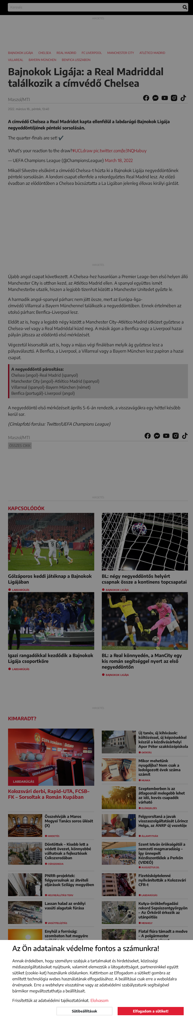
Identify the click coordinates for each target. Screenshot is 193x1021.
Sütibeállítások (84, 1011)
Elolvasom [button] (99, 1000)
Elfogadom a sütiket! (150, 1011)
